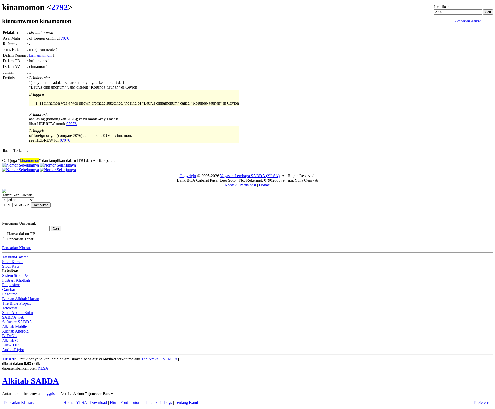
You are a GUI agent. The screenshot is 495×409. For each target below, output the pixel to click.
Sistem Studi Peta (16, 275)
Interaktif (153, 402)
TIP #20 (8, 359)
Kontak (231, 185)
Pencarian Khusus (16, 248)
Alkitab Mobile (14, 326)
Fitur (114, 402)
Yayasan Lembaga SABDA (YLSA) (250, 175)
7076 (65, 38)
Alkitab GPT (12, 340)
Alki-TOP (10, 345)
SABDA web (13, 317)
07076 (71, 123)
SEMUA (170, 359)
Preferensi (482, 402)
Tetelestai (9, 308)
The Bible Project (16, 303)
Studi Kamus (12, 261)
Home (68, 402)
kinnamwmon (40, 55)
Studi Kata (10, 266)
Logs (168, 402)
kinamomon (29, 160)
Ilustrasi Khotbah (16, 280)
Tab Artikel (150, 359)
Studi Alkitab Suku (17, 312)
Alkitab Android (15, 331)
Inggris (49, 393)
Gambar (8, 289)
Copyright (188, 175)
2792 (59, 7)
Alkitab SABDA (30, 381)
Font (124, 402)
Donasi (264, 185)
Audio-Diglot (13, 349)
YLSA (42, 368)
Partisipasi (248, 185)
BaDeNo (9, 336)
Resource (9, 294)
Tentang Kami (186, 402)
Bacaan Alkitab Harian (20, 299)
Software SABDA (17, 322)
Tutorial (137, 402)
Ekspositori (11, 285)
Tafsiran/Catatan (15, 257)
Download (98, 402)
